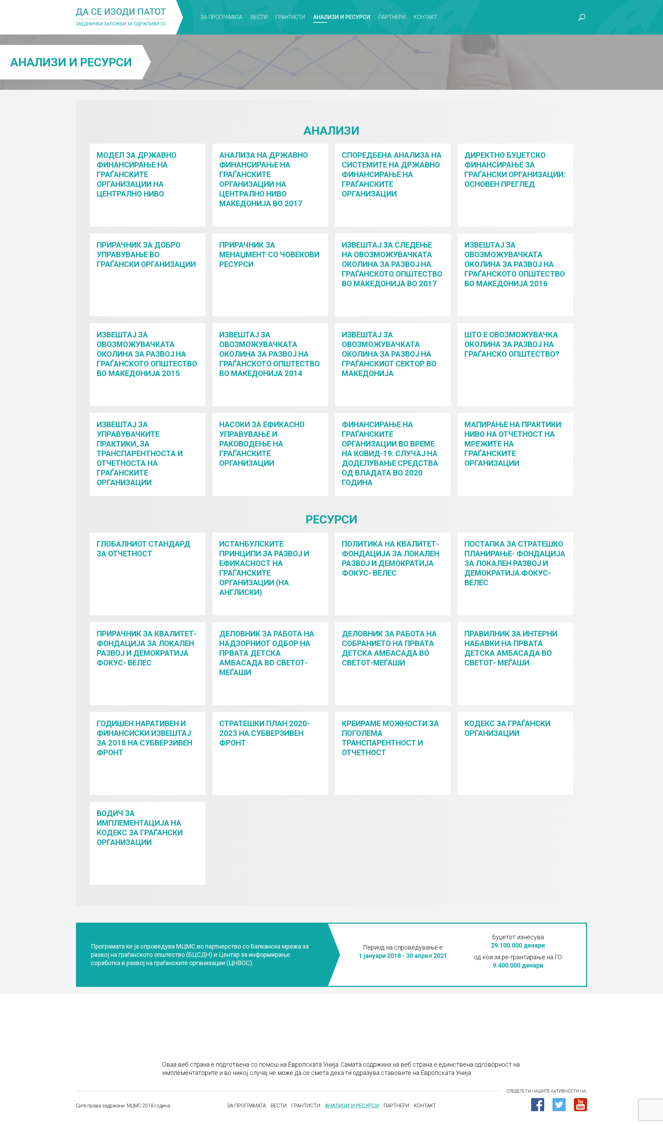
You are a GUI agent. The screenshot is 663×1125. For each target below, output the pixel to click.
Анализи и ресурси (341, 17)
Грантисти (290, 17)
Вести (259, 17)
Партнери (391, 17)
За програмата (221, 17)
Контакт (425, 17)
